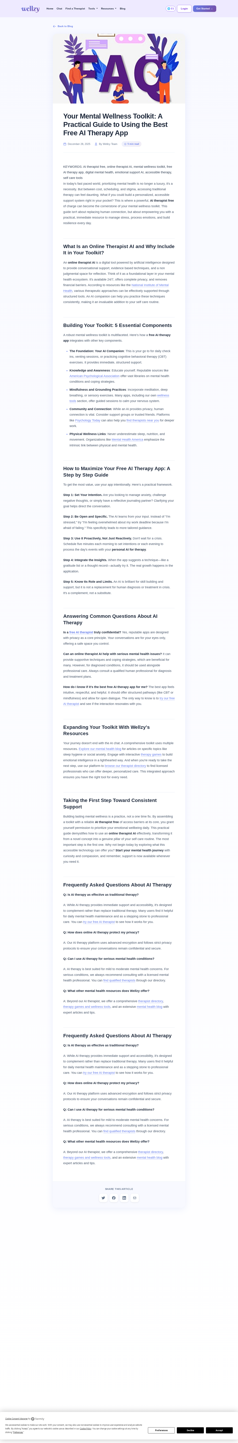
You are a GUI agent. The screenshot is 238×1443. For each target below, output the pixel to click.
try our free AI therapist (99, 922)
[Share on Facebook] (114, 1198)
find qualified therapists (119, 980)
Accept (219, 1430)
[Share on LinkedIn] (124, 1198)
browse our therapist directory (125, 766)
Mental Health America (127, 439)
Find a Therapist (75, 8)
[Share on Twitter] (103, 1198)
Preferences (161, 1430)
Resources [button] (107, 8)
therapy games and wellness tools (86, 1006)
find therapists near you (142, 420)
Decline (190, 1430)
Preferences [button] (18, 1432)
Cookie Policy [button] (85, 1428)
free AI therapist (81, 632)
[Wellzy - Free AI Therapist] (30, 8)
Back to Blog (65, 26)
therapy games (151, 754)
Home (50, 8)
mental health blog (149, 1006)
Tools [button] (92, 8)
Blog (122, 8)
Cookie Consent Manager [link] (16, 1419)
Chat (59, 8)
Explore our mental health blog (100, 749)
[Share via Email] (134, 1198)
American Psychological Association (95, 376)
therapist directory (150, 1001)
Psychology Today (87, 420)
